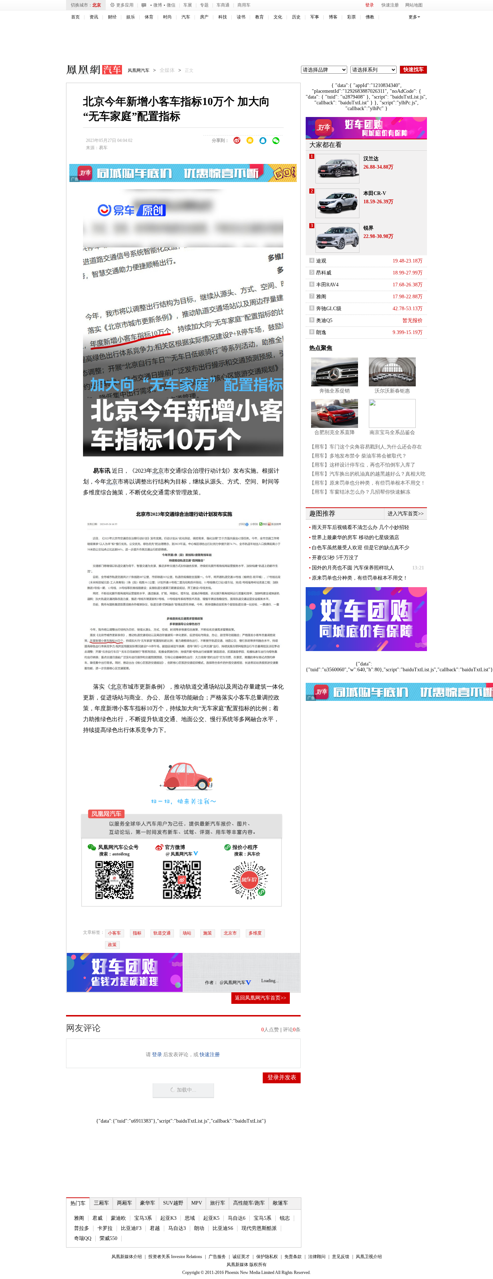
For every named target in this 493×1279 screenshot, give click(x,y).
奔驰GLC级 (328, 308)
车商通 (223, 5)
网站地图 (414, 5)
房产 (204, 16)
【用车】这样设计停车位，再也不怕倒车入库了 (362, 465)
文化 (278, 16)
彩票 (351, 16)
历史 (296, 16)
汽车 (186, 16)
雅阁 (79, 1218)
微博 (157, 5)
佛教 (370, 16)
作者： (211, 982)
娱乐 (130, 16)
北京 (96, 5)
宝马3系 (143, 1218)
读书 (241, 16)
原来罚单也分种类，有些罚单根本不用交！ (360, 578)
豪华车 (147, 1203)
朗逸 (321, 332)
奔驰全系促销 (334, 391)
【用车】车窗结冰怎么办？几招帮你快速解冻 (359, 492)
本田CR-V (374, 193)
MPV (196, 1203)
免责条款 (293, 1256)
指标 (137, 933)
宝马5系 (262, 1218)
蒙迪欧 (118, 1218)
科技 (222, 16)
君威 (97, 1218)
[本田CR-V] (337, 203)
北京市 (230, 933)
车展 (187, 5)
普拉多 (81, 1228)
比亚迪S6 (223, 1228)
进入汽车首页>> (406, 513)
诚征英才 (241, 1256)
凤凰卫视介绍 (369, 1256)
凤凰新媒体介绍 (127, 1256)
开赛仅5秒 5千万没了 (335, 557)
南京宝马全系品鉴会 (392, 432)
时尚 (167, 16)
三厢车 (101, 1203)
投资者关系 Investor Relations (175, 1256)
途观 (321, 261)
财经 (112, 16)
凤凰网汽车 (89, 71)
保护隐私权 (267, 1256)
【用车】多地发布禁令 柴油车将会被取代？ (358, 456)
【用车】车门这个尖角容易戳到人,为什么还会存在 (365, 447)
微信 (171, 5)
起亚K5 (211, 1218)
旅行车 (217, 1203)
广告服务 (217, 1256)
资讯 (94, 16)
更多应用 (125, 5)
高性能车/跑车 (249, 1203)
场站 (187, 933)
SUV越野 (173, 1203)
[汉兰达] (337, 168)
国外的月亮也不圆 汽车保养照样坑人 (353, 568)
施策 (207, 933)
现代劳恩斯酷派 (259, 1228)
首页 (75, 16)
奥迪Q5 (324, 320)
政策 (112, 944)
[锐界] (337, 238)
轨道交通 (162, 933)
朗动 (199, 1228)
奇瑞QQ (82, 1238)
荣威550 (108, 1238)
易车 (103, 147)
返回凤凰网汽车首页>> (260, 998)
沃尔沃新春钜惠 (392, 391)
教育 (259, 16)
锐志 (285, 1218)
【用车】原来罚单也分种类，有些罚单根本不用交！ (367, 483)
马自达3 (177, 1228)
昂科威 (323, 273)
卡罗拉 (105, 1228)
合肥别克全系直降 (334, 432)
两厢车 (124, 1203)
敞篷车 (280, 1203)
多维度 (255, 933)
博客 (333, 16)
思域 (190, 1218)
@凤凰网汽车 (232, 982)
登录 (369, 5)
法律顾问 (317, 1256)
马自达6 (236, 1218)
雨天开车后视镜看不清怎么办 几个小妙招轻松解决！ (360, 527)
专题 (204, 5)
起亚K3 (168, 1218)
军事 (314, 16)
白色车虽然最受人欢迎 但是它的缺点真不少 (360, 547)
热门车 (78, 1203)
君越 (155, 1228)
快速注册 (390, 5)
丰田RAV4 (327, 284)
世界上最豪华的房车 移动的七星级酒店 (355, 537)
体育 (149, 16)
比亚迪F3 (131, 1228)
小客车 (114, 933)
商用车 (243, 5)
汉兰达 (371, 158)
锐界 (368, 228)
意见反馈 (340, 1256)
